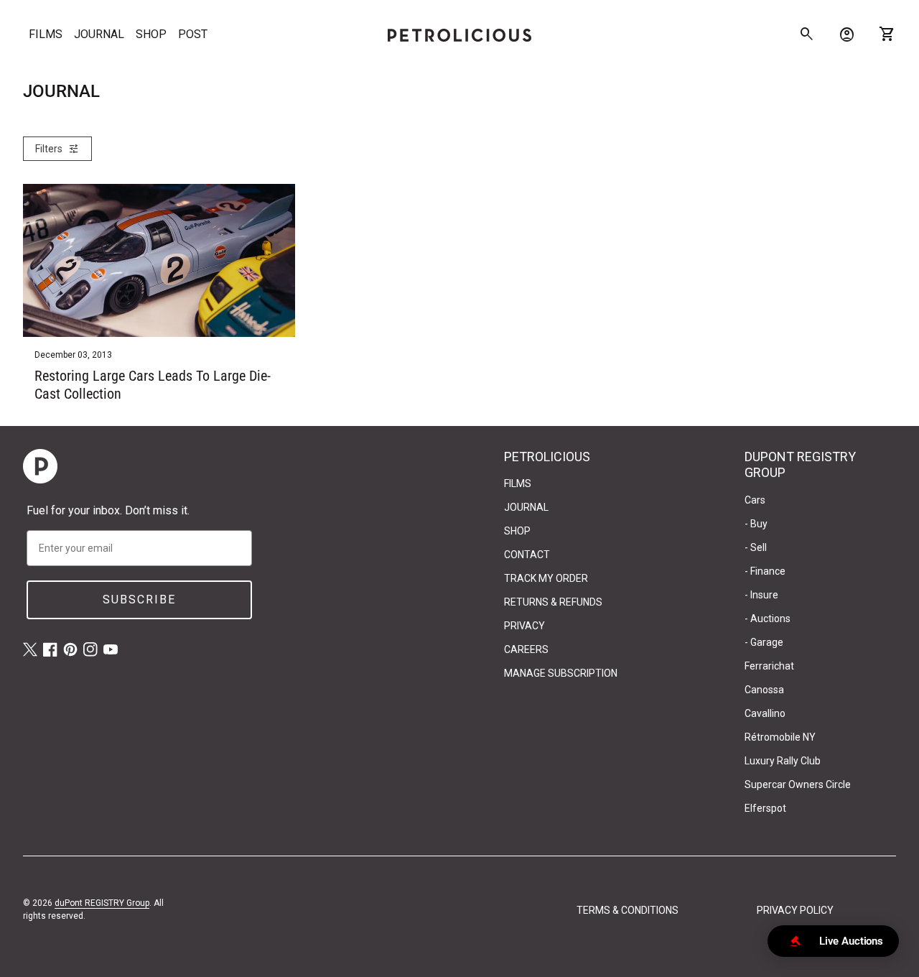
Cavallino (765, 713)
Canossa (764, 689)
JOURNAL (99, 34)
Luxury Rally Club (783, 761)
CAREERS (526, 649)
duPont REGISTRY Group (102, 903)
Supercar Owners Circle (798, 784)
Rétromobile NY (780, 737)
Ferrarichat (769, 666)
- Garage (764, 642)
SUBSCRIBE (139, 599)
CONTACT (527, 554)
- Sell (756, 547)
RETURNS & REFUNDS (553, 602)
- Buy (756, 523)
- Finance (765, 571)
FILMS (45, 34)
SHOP (151, 34)
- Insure (761, 595)
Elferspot (765, 808)
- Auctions (767, 618)
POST (192, 34)
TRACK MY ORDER (546, 578)
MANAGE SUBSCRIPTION (560, 673)
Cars (755, 500)
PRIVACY (524, 625)
